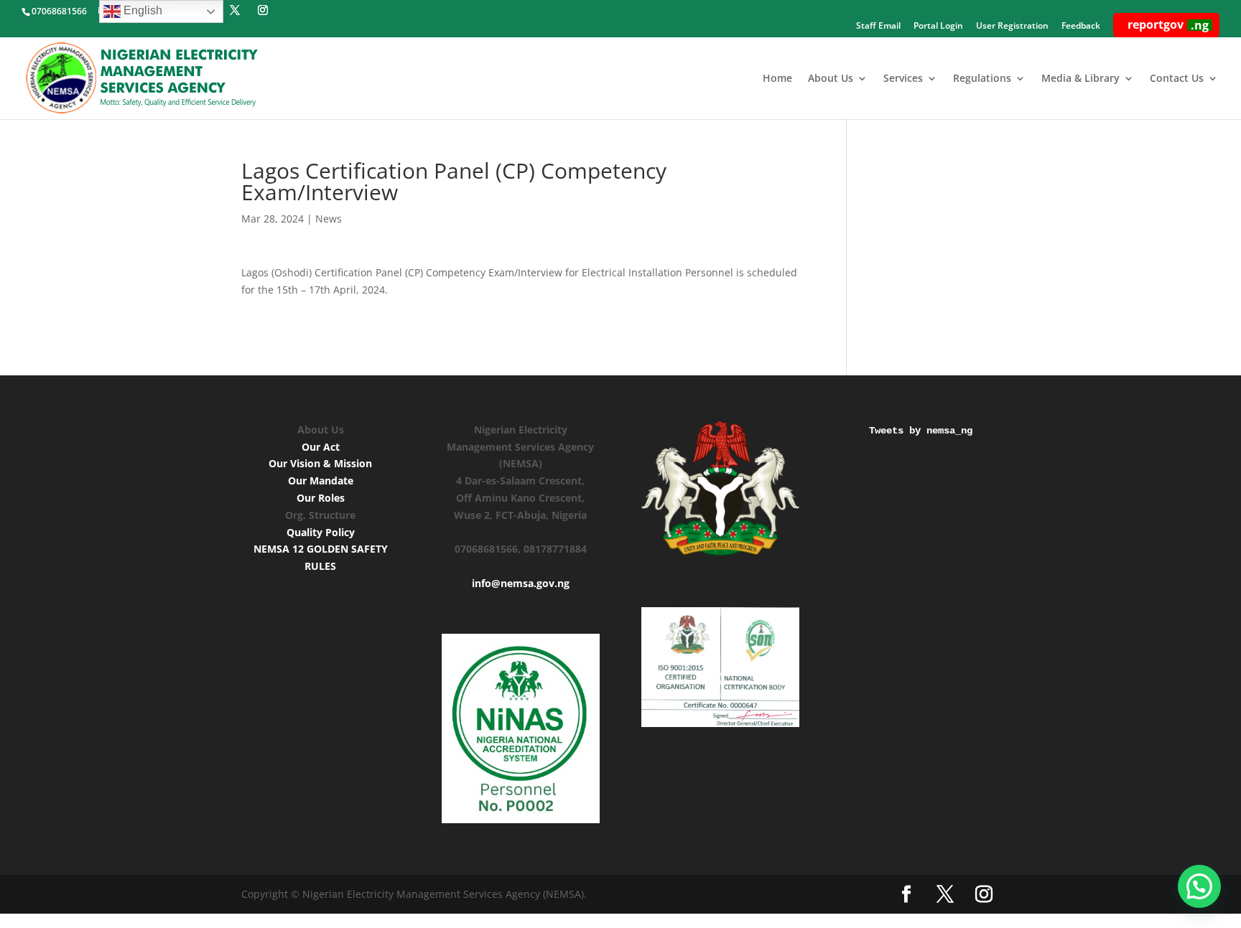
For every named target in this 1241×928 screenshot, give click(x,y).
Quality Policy (321, 532)
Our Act (321, 447)
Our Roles (321, 498)
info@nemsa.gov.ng (521, 583)
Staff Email (878, 27)
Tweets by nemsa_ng (920, 430)
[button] (1199, 886)
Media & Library (1080, 79)
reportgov (1168, 25)
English (141, 10)
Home (777, 79)
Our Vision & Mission (320, 463)
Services (903, 79)
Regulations (982, 79)
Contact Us (1177, 79)
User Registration (1012, 27)
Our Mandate (320, 480)
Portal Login (938, 27)
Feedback (1080, 27)
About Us (830, 79)
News (328, 218)
